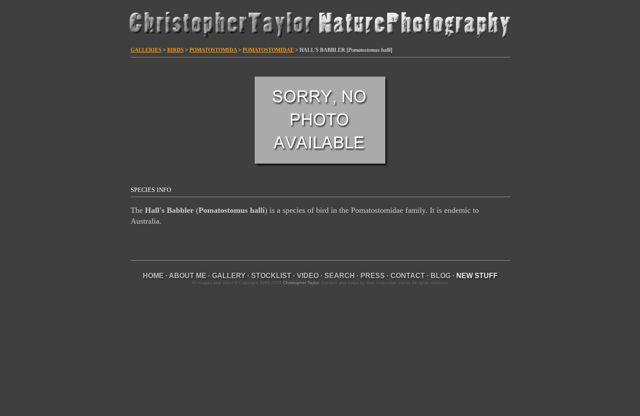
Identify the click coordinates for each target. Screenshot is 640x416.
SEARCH (339, 275)
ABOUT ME (187, 275)
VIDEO (308, 275)
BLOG (441, 275)
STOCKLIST (271, 275)
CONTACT (408, 275)
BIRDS (175, 50)
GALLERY (229, 275)
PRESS (372, 275)
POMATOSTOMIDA (213, 50)
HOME (153, 275)
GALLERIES (146, 50)
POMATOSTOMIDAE (268, 50)
